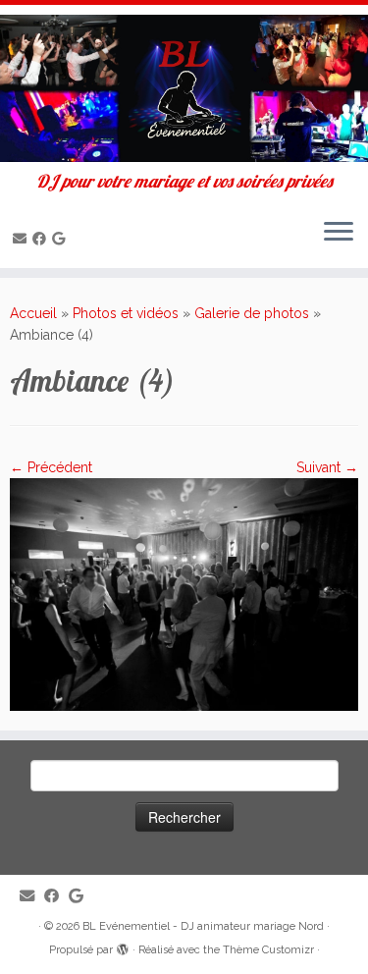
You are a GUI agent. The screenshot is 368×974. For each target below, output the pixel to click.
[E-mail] (22, 238)
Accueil (33, 313)
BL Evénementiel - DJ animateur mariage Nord (203, 926)
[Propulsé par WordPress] (123, 946)
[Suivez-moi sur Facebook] (42, 238)
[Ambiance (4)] (184, 593)
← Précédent (51, 467)
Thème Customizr (268, 950)
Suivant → (327, 467)
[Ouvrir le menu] (338, 232)
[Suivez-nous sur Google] (61, 238)
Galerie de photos (251, 313)
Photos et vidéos (126, 313)
